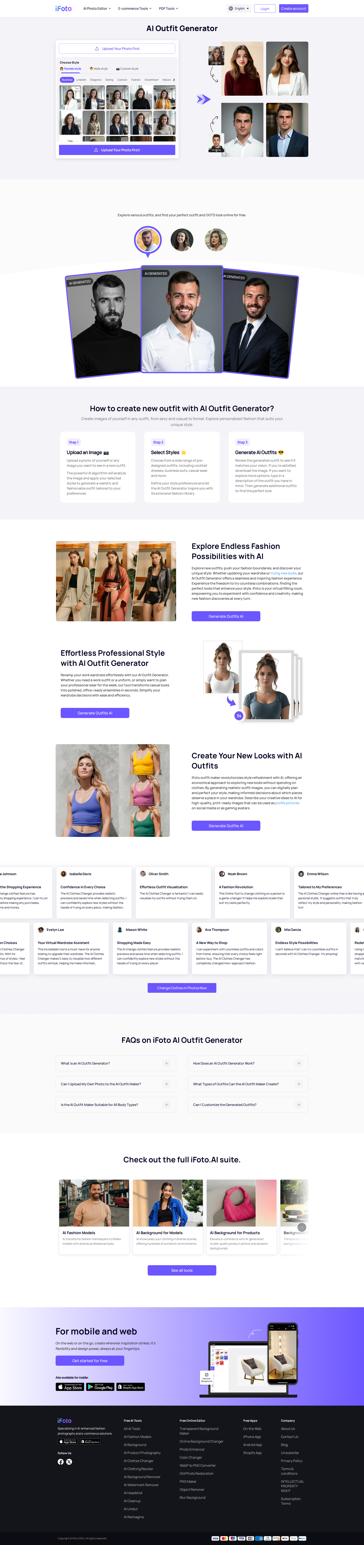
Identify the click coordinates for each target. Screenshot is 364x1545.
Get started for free (90, 1360)
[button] (116, 1063)
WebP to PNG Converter (198, 1465)
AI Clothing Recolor (138, 1468)
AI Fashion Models (137, 1436)
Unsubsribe (290, 1452)
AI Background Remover (142, 1476)
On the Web (252, 1428)
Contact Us (289, 1436)
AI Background (135, 1444)
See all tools (182, 1270)
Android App (252, 1444)
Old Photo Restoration (197, 1473)
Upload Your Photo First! (120, 150)
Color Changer (191, 1457)
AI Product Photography (142, 1452)
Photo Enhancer (192, 1449)
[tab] (116, 1063)
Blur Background (192, 1497)
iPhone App (252, 1436)
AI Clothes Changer (139, 1460)
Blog (284, 1444)
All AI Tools (132, 1428)
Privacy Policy (291, 1460)
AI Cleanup (132, 1501)
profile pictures (287, 803)
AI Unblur (131, 1509)
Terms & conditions (289, 1471)
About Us (288, 1428)
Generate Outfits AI (226, 616)
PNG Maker (188, 1481)
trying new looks (283, 573)
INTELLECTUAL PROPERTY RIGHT (292, 1486)
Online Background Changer (201, 1441)
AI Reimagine (134, 1517)
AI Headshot (133, 1493)
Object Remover (192, 1489)
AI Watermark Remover (141, 1484)
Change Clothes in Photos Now (182, 988)
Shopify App (252, 1452)
